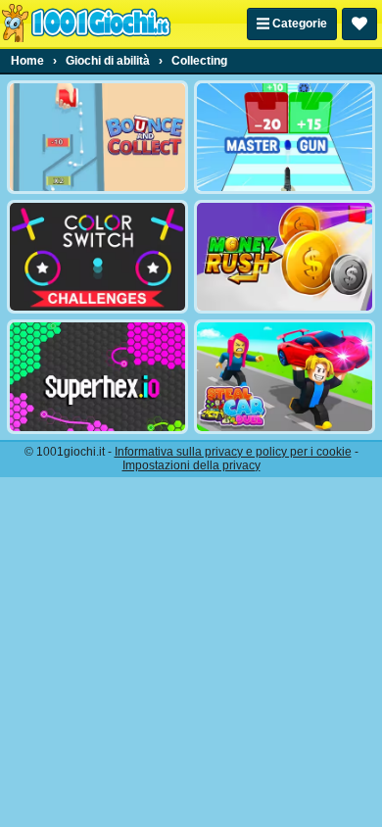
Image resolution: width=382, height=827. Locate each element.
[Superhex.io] (97, 376)
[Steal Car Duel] (284, 376)
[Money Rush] (284, 257)
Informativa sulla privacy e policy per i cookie (233, 452)
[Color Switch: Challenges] (97, 257)
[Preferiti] (359, 24)
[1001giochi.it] (86, 23)
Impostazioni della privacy (191, 465)
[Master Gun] (284, 137)
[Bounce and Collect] (97, 137)
